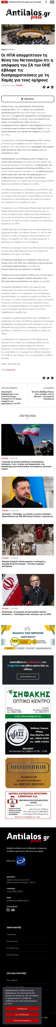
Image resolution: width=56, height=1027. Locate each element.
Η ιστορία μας (13, 948)
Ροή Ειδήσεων (13, 955)
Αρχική (4, 49)
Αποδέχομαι (22, 1009)
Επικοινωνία (12, 941)
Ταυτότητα (11, 934)
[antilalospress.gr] (28, 14)
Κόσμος (12, 49)
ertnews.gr (10, 370)
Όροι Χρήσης (12, 980)
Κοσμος (19, 85)
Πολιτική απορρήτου (22, 1020)
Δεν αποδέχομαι (22, 1015)
